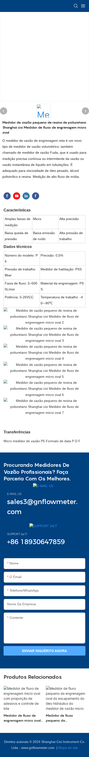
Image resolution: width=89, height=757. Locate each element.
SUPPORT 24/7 (17, 534)
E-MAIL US (14, 494)
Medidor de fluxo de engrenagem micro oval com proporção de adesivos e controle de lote (22, 718)
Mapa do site (68, 748)
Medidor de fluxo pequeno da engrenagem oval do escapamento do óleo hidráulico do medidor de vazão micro (63, 718)
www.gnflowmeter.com (38, 748)
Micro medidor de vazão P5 (25, 441)
